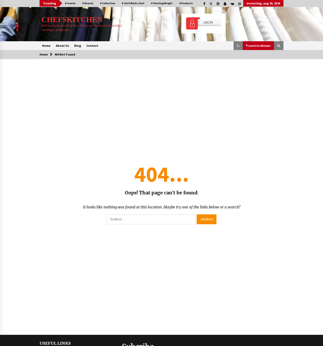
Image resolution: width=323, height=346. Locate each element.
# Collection (107, 3)
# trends (70, 3)
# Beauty (87, 3)
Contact (92, 46)
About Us (62, 46)
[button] (238, 45)
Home (46, 46)
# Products (186, 3)
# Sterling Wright (161, 3)
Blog (77, 46)
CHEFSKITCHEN (72, 19)
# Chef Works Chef (133, 3)
